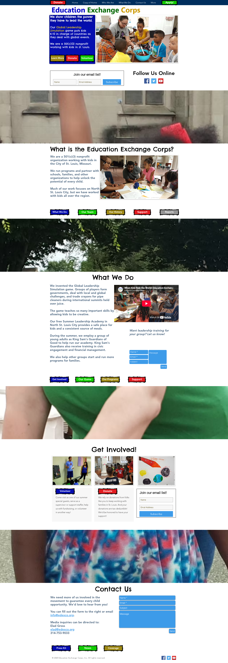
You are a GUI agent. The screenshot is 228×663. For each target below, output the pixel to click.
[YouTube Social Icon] (160, 81)
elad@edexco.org (62, 629)
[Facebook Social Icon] (146, 81)
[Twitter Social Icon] (153, 81)
